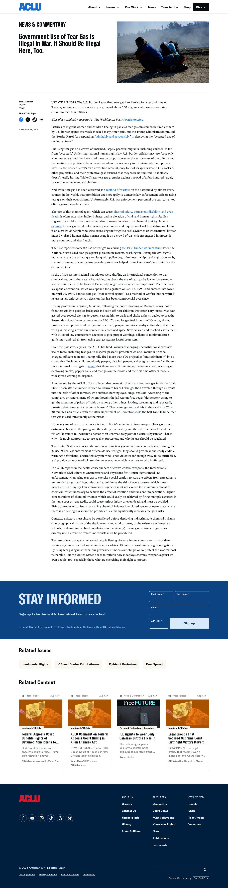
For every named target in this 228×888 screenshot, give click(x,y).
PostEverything (133, 119)
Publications (161, 838)
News (152, 7)
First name (156, 594)
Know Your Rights (164, 824)
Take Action (169, 7)
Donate (192, 803)
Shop (187, 7)
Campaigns (160, 803)
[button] (34, 120)
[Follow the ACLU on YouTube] (32, 818)
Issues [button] (111, 7)
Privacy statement (48, 874)
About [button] (93, 7)
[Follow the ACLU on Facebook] (23, 818)
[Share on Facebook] (21, 121)
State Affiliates (131, 831)
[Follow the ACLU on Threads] (60, 818)
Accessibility (89, 874)
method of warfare (118, 190)
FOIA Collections (163, 817)
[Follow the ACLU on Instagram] (42, 818)
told (139, 412)
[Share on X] (28, 121)
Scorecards (160, 845)
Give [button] (199, 7)
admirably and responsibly (113, 136)
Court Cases (160, 810)
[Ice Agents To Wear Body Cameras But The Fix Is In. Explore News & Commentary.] (138, 731)
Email (154, 607)
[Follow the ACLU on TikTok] (51, 818)
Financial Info (130, 817)
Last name (182, 594)
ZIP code (155, 620)
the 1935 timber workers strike (142, 248)
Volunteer (194, 824)
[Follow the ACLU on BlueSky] (70, 818)
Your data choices (70, 874)
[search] (205, 870)
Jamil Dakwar (26, 101)
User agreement (27, 874)
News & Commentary (41, 25)
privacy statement (117, 627)
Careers (127, 803)
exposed (56, 226)
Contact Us (129, 810)
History (126, 824)
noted (91, 366)
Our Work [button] (132, 7)
